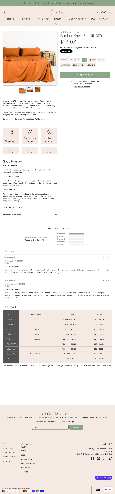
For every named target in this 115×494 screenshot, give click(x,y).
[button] (102, 12)
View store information (82, 87)
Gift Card (6, 461)
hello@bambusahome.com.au (100, 449)
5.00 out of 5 (42, 237)
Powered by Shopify (24, 489)
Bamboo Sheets (8, 448)
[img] (9, 257)
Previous (5, 58)
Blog (23, 455)
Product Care (26, 459)
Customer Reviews (28, 464)
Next (54, 58)
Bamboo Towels (9, 457)
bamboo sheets (10, 103)
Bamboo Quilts (8, 453)
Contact (24, 472)
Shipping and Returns (29, 468)
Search (24, 451)
